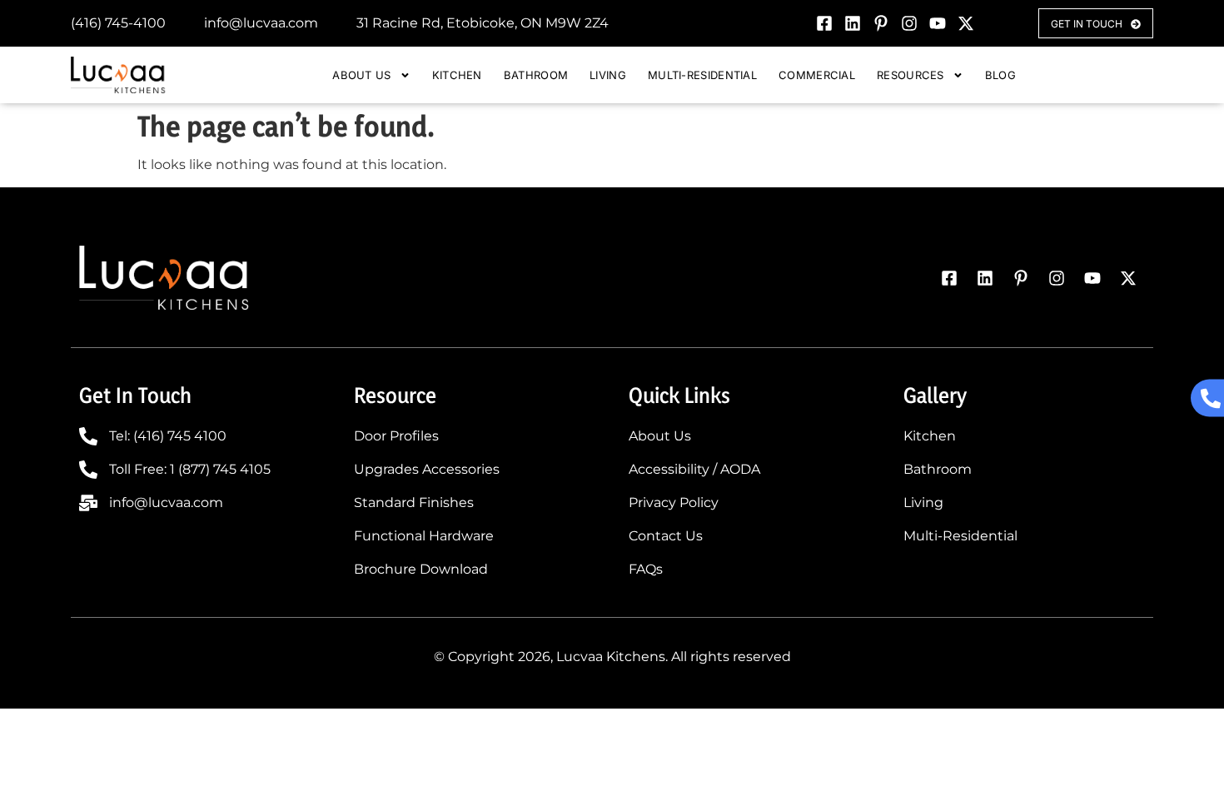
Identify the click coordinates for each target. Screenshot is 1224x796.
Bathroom (536, 75)
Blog (1000, 75)
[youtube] (937, 23)
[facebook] (824, 23)
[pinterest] (880, 23)
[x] (965, 23)
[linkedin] (852, 23)
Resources (910, 75)
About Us (361, 75)
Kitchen (457, 75)
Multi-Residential (702, 75)
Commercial (817, 75)
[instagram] (909, 23)
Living (608, 75)
